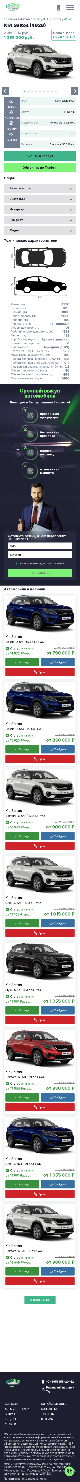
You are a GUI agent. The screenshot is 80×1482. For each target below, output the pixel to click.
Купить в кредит (40, 156)
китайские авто (54, 1403)
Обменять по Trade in (40, 167)
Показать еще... (40, 1299)
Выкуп (10, 1414)
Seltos (56, 19)
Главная (10, 19)
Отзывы (47, 1419)
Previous (5, 91)
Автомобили (30, 19)
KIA (46, 19)
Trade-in (47, 1414)
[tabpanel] (40, 61)
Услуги (10, 1424)
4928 (68, 19)
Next (74, 91)
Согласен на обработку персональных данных (42, 563)
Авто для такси (17, 1409)
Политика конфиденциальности (25, 1478)
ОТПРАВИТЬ (40, 572)
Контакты (49, 1409)
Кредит (11, 1419)
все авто (11, 1403)
